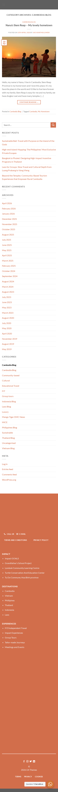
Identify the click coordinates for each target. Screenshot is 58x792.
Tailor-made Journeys (15, 642)
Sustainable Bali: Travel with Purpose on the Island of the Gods (28, 143)
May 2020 (6, 328)
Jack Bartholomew (41, 32)
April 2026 (7, 203)
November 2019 (9, 338)
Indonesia (9, 610)
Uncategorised (9, 443)
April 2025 (7, 255)
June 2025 (7, 245)
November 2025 (9, 224)
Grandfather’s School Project (18, 563)
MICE (4, 422)
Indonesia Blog (9, 401)
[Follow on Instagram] (27, 761)
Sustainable (7, 432)
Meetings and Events (14, 647)
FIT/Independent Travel (16, 628)
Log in (5, 464)
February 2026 (9, 208)
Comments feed (9, 474)
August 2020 (8, 318)
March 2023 (7, 312)
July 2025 (6, 239)
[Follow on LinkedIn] (34, 761)
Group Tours (10, 637)
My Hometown (44, 111)
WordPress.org (9, 479)
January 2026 (8, 213)
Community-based (10, 375)
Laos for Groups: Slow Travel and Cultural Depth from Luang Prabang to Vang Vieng (27, 169)
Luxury (5, 412)
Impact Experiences (14, 632)
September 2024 (9, 276)
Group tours (7, 396)
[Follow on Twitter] (31, 761)
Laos (7, 614)
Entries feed (7, 469)
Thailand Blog (8, 438)
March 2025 (7, 260)
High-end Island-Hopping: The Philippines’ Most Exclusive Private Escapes (29, 151)
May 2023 (6, 307)
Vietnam (9, 595)
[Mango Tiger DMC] (29, 4)
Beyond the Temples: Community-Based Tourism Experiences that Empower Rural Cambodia (24, 177)
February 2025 (9, 265)
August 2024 (8, 281)
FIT (3, 391)
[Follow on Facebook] (24, 761)
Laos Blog (6, 406)
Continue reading (29, 102)
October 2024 (8, 271)
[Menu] (3, 4)
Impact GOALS (12, 558)
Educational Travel (10, 385)
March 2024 (7, 286)
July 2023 (6, 297)
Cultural (6, 380)
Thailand (9, 605)
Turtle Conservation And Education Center (25, 572)
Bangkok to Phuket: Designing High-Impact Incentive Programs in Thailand (26, 160)
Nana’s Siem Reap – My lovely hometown (29, 25)
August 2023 (8, 292)
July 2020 (6, 323)
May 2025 (6, 250)
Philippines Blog (9, 427)
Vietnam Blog (8, 448)
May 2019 (6, 349)
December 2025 (9, 219)
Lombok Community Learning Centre (22, 568)
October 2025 (8, 229)
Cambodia (33, 111)
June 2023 (7, 302)
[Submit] (53, 125)
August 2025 (8, 234)
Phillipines (10, 600)
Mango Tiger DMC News (13, 417)
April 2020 (7, 333)
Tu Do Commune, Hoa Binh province (21, 577)
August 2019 (8, 344)
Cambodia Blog (29, 22)
